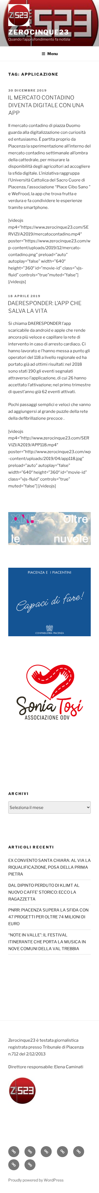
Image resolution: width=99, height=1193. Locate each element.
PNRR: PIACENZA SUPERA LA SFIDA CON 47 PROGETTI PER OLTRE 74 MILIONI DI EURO (48, 917)
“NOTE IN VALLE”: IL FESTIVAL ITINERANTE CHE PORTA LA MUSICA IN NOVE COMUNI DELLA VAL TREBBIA (47, 942)
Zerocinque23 (38, 32)
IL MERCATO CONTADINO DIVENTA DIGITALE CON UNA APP (46, 105)
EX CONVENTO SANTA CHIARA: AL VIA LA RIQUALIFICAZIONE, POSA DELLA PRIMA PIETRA (49, 867)
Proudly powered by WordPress (36, 1180)
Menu (52, 53)
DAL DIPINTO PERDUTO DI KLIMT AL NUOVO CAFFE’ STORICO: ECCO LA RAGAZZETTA (43, 892)
